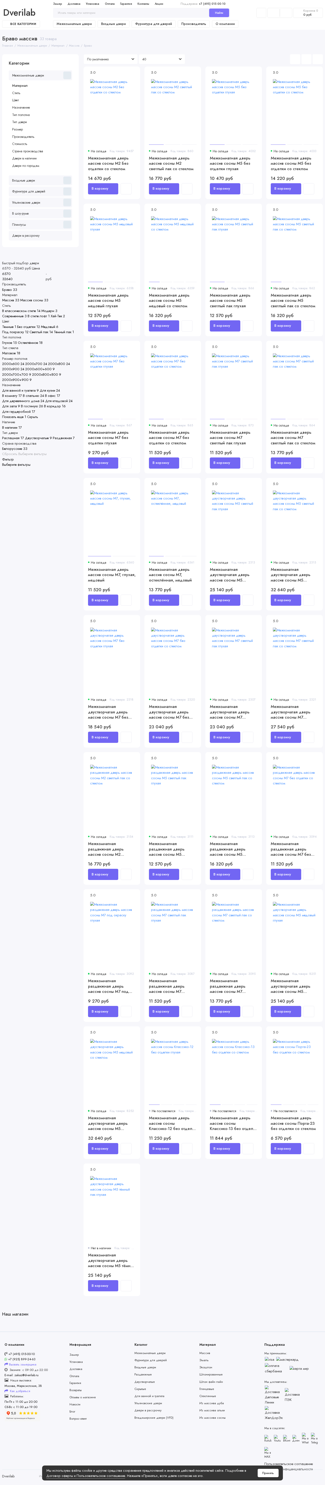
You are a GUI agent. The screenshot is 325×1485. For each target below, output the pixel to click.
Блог (72, 1411)
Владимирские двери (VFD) (153, 1417)
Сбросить (9, 454)
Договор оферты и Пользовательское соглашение (85, 1475)
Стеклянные (207, 1396)
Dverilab (19, 13)
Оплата (110, 4)
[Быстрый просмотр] (126, 188)
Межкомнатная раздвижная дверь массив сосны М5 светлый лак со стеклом (232, 849)
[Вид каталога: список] (306, 59)
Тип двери (19, 122)
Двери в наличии (24, 158)
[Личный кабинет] (261, 13)
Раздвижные (143, 1374)
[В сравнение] (134, 73)
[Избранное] (286, 13)
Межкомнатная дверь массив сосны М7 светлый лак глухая (230, 438)
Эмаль (204, 1360)
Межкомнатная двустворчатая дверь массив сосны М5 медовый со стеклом (108, 1123)
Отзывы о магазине (82, 1397)
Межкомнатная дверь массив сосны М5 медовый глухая (108, 300)
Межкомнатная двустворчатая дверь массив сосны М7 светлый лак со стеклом (293, 712)
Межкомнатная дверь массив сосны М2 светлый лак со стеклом (171, 163)
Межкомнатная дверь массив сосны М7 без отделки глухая (108, 438)
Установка (92, 4)
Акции (159, 4)
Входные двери (113, 23)
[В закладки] (134, 78)
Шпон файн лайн (211, 1381)
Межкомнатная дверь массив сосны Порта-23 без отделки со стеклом (293, 1123)
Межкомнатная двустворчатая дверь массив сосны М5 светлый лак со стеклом (293, 575)
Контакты (143, 4)
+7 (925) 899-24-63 (21, 1359)
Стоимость (19, 143)
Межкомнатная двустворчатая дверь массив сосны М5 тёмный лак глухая (111, 1260)
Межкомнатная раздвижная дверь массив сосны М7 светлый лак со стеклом (232, 986)
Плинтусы (19, 224)
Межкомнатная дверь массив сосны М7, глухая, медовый (112, 575)
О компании (225, 23)
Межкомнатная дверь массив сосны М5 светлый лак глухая (230, 300)
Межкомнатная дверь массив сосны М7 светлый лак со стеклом (293, 438)
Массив (204, 1353)
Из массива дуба (211, 1403)
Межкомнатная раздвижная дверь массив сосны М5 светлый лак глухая (167, 849)
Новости (74, 1404)
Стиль (16, 93)
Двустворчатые (144, 1381)
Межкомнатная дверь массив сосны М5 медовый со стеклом (169, 300)
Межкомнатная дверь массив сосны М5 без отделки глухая (230, 163)
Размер (17, 129)
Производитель (193, 23)
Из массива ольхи (212, 1410)
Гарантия (126, 4)
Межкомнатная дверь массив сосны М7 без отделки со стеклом (169, 438)
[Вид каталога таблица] (318, 59)
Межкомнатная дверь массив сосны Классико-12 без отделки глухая (172, 1123)
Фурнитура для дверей (153, 23)
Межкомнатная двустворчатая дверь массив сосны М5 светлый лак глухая (230, 575)
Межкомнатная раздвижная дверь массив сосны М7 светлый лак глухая (167, 986)
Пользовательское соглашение (288, 1463)
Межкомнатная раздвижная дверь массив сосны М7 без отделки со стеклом (291, 849)
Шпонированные (211, 1374)
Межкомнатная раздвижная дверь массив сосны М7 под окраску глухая (108, 986)
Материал (20, 85)
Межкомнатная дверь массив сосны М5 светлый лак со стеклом (293, 300)
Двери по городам (25, 165)
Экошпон (205, 1367)
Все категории (23, 24)
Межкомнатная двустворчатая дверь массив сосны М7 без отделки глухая (108, 712)
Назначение (21, 107)
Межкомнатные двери (74, 23)
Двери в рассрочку (25, 235)
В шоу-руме (20, 213)
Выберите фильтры (32, 454)
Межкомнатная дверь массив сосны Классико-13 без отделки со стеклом (233, 1123)
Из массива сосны (212, 1417)
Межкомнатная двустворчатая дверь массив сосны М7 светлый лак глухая (230, 712)
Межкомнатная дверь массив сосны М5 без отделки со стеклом (291, 163)
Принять (268, 1473)
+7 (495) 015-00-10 (203, 4)
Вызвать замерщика (22, 1364)
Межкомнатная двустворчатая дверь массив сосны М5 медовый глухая (290, 986)
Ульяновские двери (26, 202)
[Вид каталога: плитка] (295, 59)
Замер (57, 4)
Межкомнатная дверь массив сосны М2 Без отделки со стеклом (108, 163)
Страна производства (27, 151)
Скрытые (140, 1389)
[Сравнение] (274, 13)
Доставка (74, 4)
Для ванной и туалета (149, 1396)
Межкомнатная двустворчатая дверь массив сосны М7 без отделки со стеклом (169, 712)
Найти (219, 12)
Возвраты (75, 1390)
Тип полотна (21, 114)
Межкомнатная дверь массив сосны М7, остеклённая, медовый (170, 575)
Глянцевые (206, 1389)
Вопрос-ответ (78, 1418)
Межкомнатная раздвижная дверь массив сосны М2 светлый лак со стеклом (110, 849)
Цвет (15, 100)
